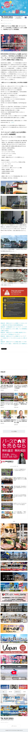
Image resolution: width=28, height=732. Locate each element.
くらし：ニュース (8, 23)
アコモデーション (17, 691)
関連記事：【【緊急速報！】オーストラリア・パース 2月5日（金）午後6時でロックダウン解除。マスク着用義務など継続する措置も (14, 328)
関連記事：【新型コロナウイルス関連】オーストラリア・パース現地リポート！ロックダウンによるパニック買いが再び (14, 338)
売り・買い (10, 691)
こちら (12, 122)
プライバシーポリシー (4, 722)
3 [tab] (15, 13)
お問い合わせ (14, 726)
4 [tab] (17, 13)
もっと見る (14, 431)
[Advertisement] (7, 361)
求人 (3, 691)
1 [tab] (10, 13)
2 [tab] (13, 13)
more (14, 521)
